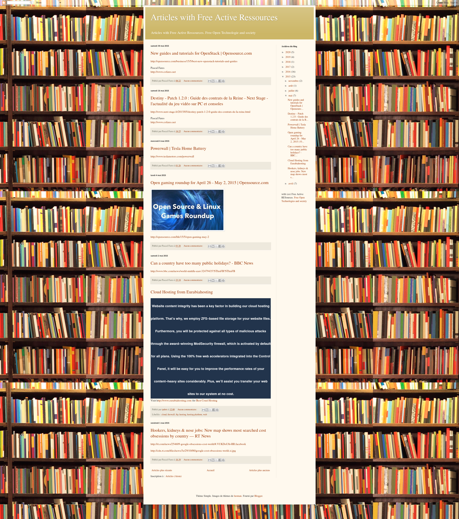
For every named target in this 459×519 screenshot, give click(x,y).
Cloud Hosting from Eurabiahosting (182, 292)
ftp (177, 414)
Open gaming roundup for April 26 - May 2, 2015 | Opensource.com (210, 182)
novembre (293, 80)
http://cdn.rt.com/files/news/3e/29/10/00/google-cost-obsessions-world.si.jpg (193, 450)
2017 (288, 66)
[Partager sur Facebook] (220, 81)
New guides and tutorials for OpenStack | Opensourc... (296, 104)
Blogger (258, 495)
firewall (171, 414)
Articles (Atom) (173, 476)
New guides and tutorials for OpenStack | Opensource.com (201, 53)
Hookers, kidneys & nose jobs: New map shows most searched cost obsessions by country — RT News (208, 433)
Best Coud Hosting (207, 400)
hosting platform (194, 414)
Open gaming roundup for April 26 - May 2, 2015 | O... (297, 137)
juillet (291, 90)
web (205, 414)
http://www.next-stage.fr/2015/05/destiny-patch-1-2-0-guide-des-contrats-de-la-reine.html (200, 111)
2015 (288, 76)
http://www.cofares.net (163, 71)
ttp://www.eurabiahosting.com (174, 400)
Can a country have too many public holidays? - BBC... (297, 151)
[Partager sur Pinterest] (223, 81)
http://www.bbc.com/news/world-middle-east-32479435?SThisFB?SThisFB (193, 271)
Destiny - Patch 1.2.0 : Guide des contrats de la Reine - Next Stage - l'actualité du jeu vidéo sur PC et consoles (209, 100)
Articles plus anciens (259, 470)
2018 (288, 61)
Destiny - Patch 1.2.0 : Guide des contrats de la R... (298, 116)
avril (291, 183)
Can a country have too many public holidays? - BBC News (202, 263)
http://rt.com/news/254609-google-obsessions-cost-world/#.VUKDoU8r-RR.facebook (198, 444)
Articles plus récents (162, 470)
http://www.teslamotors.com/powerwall (172, 156)
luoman (238, 495)
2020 (288, 52)
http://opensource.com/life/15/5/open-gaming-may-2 (180, 237)
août (291, 85)
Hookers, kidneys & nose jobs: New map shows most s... (298, 172)
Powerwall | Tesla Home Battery (178, 148)
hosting (182, 414)
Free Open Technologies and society (294, 199)
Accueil (210, 470)
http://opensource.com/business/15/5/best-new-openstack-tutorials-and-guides (194, 61)
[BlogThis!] (213, 81)
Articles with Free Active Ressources (214, 17)
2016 (288, 71)
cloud (164, 414)
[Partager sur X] (216, 81)
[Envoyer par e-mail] (209, 81)
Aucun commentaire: (194, 80)
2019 (288, 57)
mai (290, 95)
